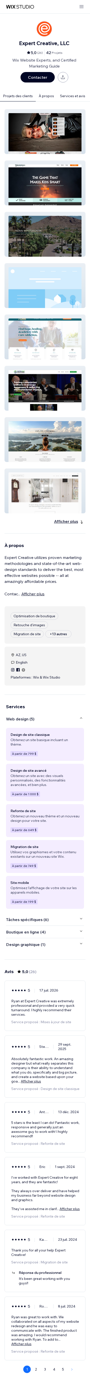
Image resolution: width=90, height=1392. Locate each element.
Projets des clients (18, 96)
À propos (46, 96)
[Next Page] (72, 1369)
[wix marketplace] (20, 7)
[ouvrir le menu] (81, 6)
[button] (45, 131)
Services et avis (72, 96)
